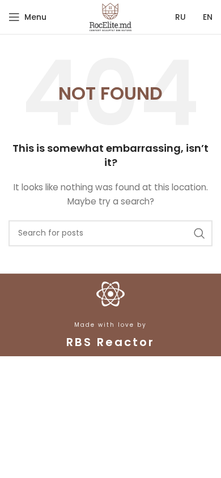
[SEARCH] (199, 233)
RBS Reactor (110, 342)
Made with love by (110, 325)
